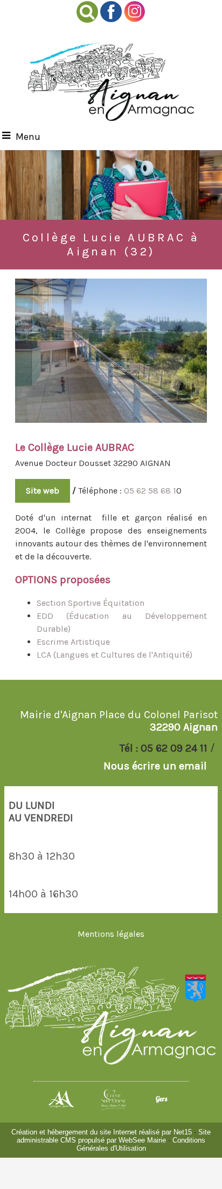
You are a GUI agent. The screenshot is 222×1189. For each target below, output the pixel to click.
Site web (42, 490)
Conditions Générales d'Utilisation (141, 1144)
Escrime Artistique (74, 642)
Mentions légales (111, 934)
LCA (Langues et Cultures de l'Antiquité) (116, 655)
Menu (28, 137)
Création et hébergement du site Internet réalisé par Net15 (101, 1132)
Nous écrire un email (155, 766)
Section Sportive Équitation (90, 603)
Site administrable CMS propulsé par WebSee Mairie (114, 1136)
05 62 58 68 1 (150, 490)
